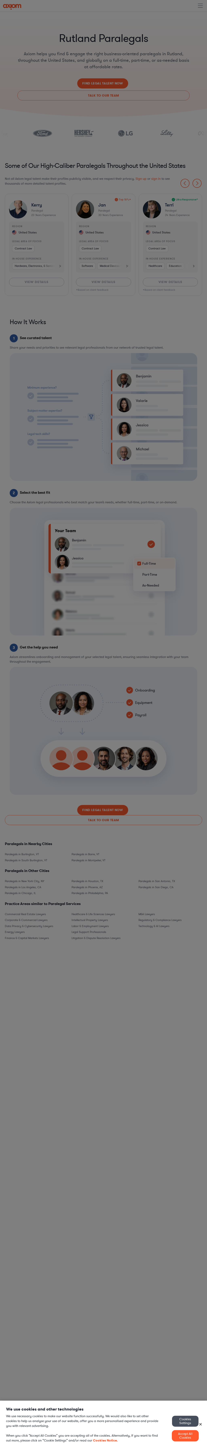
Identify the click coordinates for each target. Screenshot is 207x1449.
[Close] (200, 1424)
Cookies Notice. (105, 1440)
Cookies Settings (185, 1421)
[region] (103, 1425)
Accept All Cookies (185, 1436)
